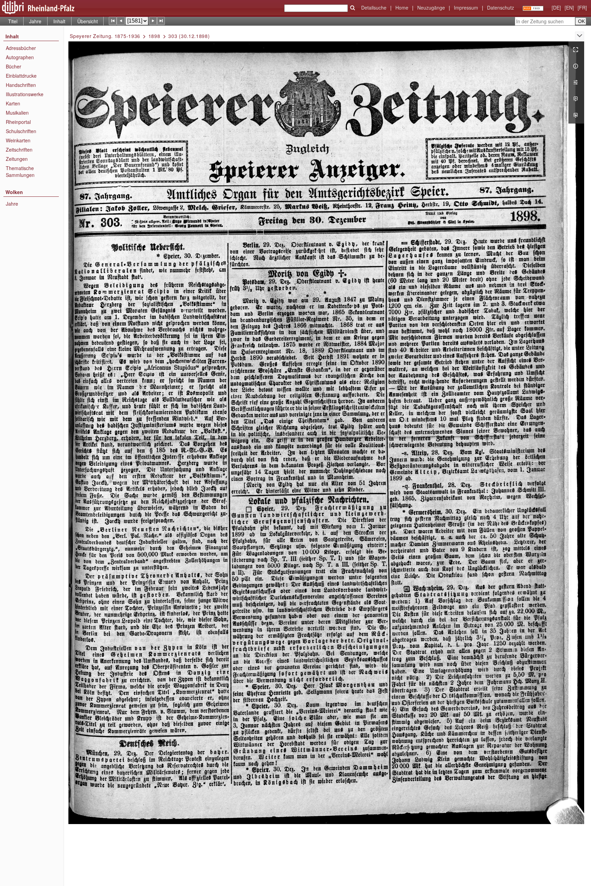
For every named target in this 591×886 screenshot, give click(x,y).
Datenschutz (500, 7)
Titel (12, 21)
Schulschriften (21, 131)
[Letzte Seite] (161, 21)
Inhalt (59, 21)
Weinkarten (18, 140)
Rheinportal (18, 121)
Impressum (466, 7)
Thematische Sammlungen (20, 171)
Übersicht (87, 21)
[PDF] (576, 99)
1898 (154, 36)
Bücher (13, 66)
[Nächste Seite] (153, 21)
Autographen (20, 57)
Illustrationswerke (24, 94)
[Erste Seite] (113, 21)
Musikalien (17, 112)
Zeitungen (17, 158)
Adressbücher (21, 47)
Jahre (35, 21)
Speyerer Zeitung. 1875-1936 (105, 36)
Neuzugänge (431, 7)
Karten (13, 103)
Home (401, 7)
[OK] (352, 8)
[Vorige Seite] (120, 21)
